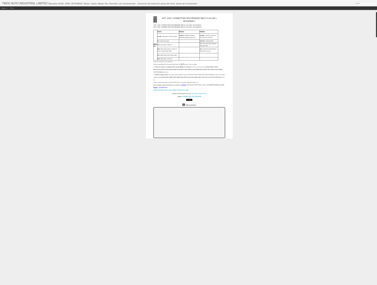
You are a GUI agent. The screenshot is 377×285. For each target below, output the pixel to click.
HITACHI (190, 75)
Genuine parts (160, 67)
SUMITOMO (197, 75)
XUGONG (205, 75)
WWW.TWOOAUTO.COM (180, 90)
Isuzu (196, 67)
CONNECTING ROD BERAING (191, 96)
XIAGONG (212, 75)
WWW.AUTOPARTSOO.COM (162, 90)
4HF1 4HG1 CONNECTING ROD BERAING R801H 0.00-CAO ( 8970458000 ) (189, 19)
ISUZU (182, 64)
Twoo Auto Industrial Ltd (198, 93)
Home (12, 8)
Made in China (185, 67)
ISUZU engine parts (162, 75)
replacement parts (173, 67)
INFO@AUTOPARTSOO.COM (196, 85)
